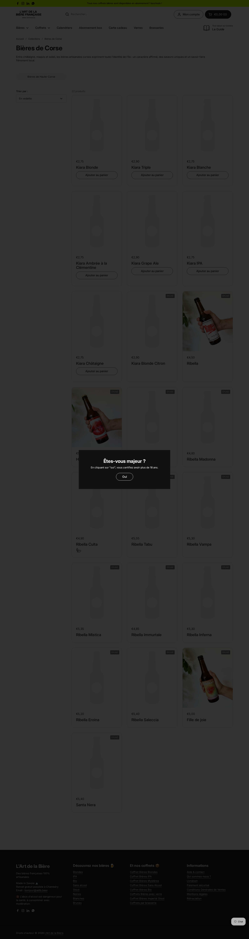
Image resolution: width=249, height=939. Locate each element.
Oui (124, 476)
